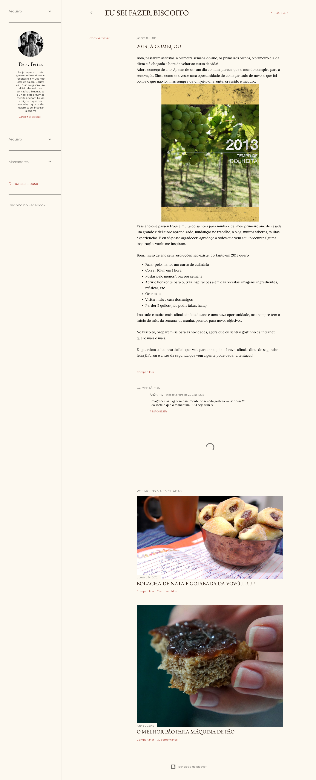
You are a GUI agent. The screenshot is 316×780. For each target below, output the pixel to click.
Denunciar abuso (23, 184)
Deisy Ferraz (30, 64)
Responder (158, 411)
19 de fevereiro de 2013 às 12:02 (184, 394)
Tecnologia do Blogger (192, 766)
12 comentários (167, 591)
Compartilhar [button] (99, 38)
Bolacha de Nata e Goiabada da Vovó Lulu (196, 583)
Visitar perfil (30, 117)
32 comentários (167, 739)
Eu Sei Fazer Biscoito (147, 13)
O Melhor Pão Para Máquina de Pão (186, 731)
